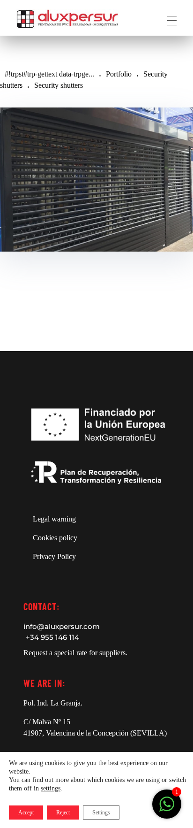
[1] (166, 803)
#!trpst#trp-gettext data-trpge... (49, 74)
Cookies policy (55, 538)
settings (50, 788)
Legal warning (54, 519)
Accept (26, 812)
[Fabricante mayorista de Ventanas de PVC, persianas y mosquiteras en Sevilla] (67, 19)
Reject (63, 812)
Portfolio (119, 74)
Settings (101, 812)
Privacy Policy (54, 556)
